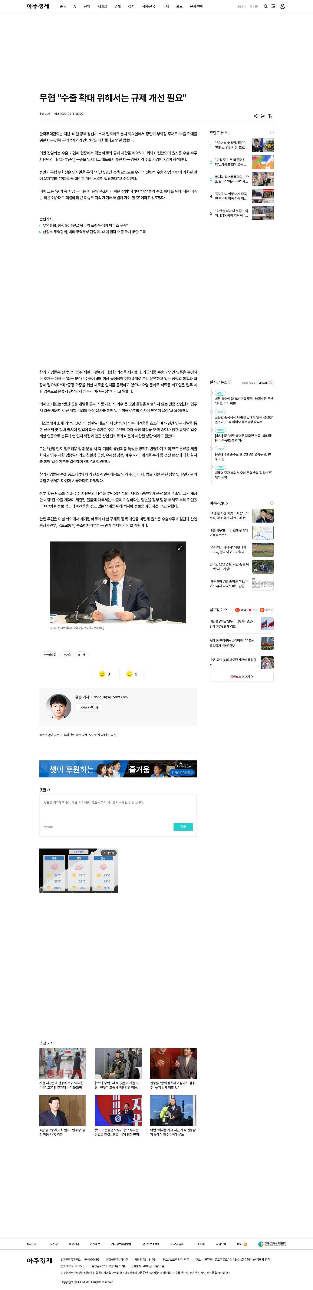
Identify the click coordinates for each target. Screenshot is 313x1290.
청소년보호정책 (150, 1244)
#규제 (81, 655)
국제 (166, 6)
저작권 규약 (177, 1244)
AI (74, 6)
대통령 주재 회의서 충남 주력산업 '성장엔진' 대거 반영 (243, 475)
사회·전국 (148, 6)
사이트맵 (221, 1244)
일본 (255, 610)
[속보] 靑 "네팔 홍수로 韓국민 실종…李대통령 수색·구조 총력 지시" (243, 438)
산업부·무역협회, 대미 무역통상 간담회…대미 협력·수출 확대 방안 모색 (94, 232)
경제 (118, 6)
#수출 (67, 655)
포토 (179, 6)
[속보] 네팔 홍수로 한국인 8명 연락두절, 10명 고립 (243, 456)
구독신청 (52, 1244)
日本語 (254, 6)
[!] (272, 132)
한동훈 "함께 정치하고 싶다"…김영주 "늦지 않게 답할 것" (172, 1085)
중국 (63, 6)
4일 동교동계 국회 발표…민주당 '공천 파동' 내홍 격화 (62, 1132)
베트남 (269, 610)
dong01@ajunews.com (111, 697)
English (242, 6)
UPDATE (263, 382)
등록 (183, 827)
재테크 (102, 6)
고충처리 (200, 1244)
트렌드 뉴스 (218, 132)
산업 (87, 6)
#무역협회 (50, 655)
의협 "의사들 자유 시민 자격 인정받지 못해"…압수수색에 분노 (172, 1132)
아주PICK (217, 503)
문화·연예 (196, 6)
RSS (240, 1244)
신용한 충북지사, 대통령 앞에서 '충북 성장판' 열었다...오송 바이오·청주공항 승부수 (244, 419)
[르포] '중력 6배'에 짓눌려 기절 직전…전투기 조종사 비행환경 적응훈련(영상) (117, 1085)
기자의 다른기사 (89, 707)
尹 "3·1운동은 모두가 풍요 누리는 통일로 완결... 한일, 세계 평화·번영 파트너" (117, 1132)
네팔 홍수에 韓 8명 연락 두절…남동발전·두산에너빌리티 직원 (244, 401)
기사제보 (95, 1244)
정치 (131, 6)
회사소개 (31, 1244)
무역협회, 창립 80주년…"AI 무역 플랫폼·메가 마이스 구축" (85, 225)
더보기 (230, 678)
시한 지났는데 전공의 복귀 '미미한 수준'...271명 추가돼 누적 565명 (61, 1085)
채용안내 (74, 1244)
